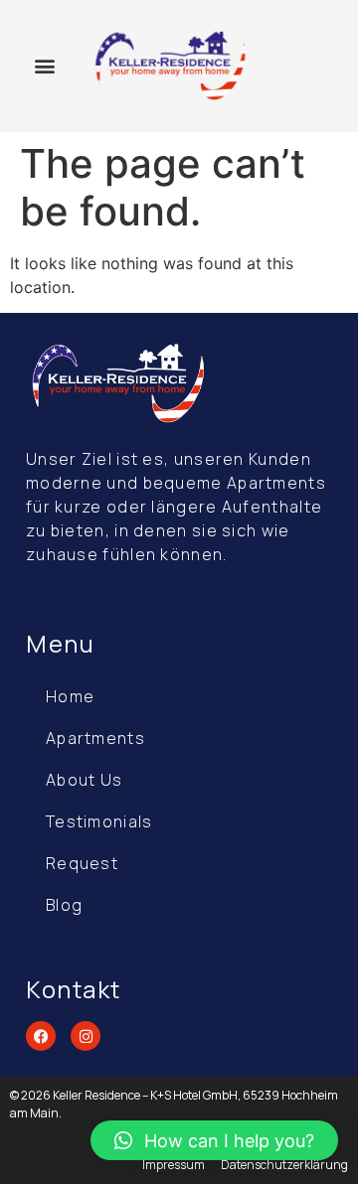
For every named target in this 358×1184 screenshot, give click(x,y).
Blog (64, 905)
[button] (45, 66)
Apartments (95, 738)
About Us (84, 780)
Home (70, 696)
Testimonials (99, 821)
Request (82, 863)
